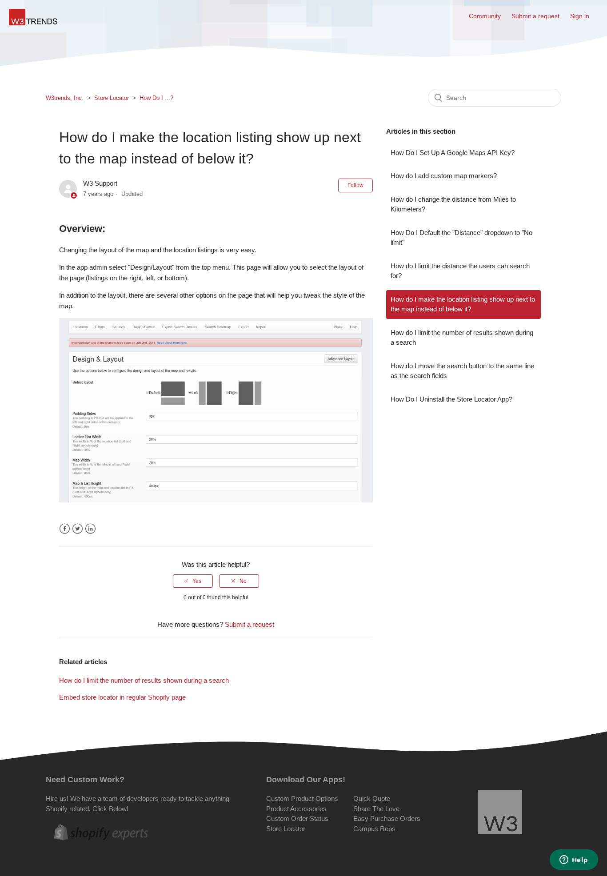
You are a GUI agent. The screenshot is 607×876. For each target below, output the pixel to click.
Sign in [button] (579, 16)
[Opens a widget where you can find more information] (573, 860)
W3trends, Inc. (65, 98)
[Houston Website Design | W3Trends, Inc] (500, 813)
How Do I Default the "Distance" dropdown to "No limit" (461, 238)
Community (485, 16)
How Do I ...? (156, 98)
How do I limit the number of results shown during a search (144, 680)
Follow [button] (355, 185)
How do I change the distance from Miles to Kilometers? (453, 204)
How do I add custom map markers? (444, 175)
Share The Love (376, 808)
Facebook (64, 528)
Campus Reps (374, 828)
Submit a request (535, 16)
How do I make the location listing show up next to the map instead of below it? (463, 304)
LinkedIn (90, 528)
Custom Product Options (302, 798)
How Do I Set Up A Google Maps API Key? (453, 152)
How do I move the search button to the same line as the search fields (462, 371)
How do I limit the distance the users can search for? (460, 271)
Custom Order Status (297, 818)
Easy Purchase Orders (386, 818)
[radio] (193, 581)
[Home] (33, 23)
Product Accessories (296, 808)
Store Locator (111, 98)
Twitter (77, 528)
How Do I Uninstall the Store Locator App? (451, 399)
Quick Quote (371, 798)
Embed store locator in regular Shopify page (122, 697)
